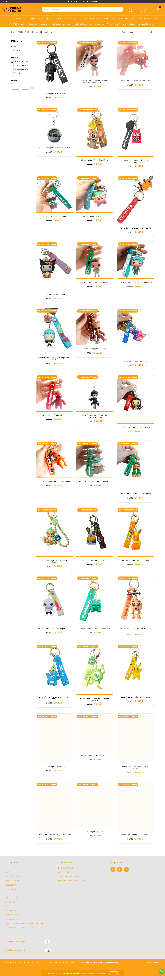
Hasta (22, 84)
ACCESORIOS (73, 18)
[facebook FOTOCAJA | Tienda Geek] (6, 2)
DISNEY (156, 18)
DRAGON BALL (16, 24)
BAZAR (15, 18)
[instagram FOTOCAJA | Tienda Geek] (3, 2)
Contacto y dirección (62, 24)
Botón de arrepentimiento (108, 962)
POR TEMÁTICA (92, 18)
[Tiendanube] (153, 962)
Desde (13, 84)
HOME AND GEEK (32, 18)
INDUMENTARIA (53, 18)
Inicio (5, 18)
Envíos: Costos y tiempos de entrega (139, 24)
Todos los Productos (38, 24)
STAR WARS (143, 18)
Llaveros (34, 32)
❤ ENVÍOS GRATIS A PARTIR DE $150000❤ (82, 1)
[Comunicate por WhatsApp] (161, 971)
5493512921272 (67, 868)
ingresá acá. (91, 962)
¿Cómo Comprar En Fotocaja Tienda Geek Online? (97, 24)
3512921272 (65, 872)
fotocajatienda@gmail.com (71, 876)
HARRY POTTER (125, 18)
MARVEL (108, 18)
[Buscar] (120, 9)
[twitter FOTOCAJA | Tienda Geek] (10, 2)
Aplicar (32, 88)
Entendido (114, 973)
